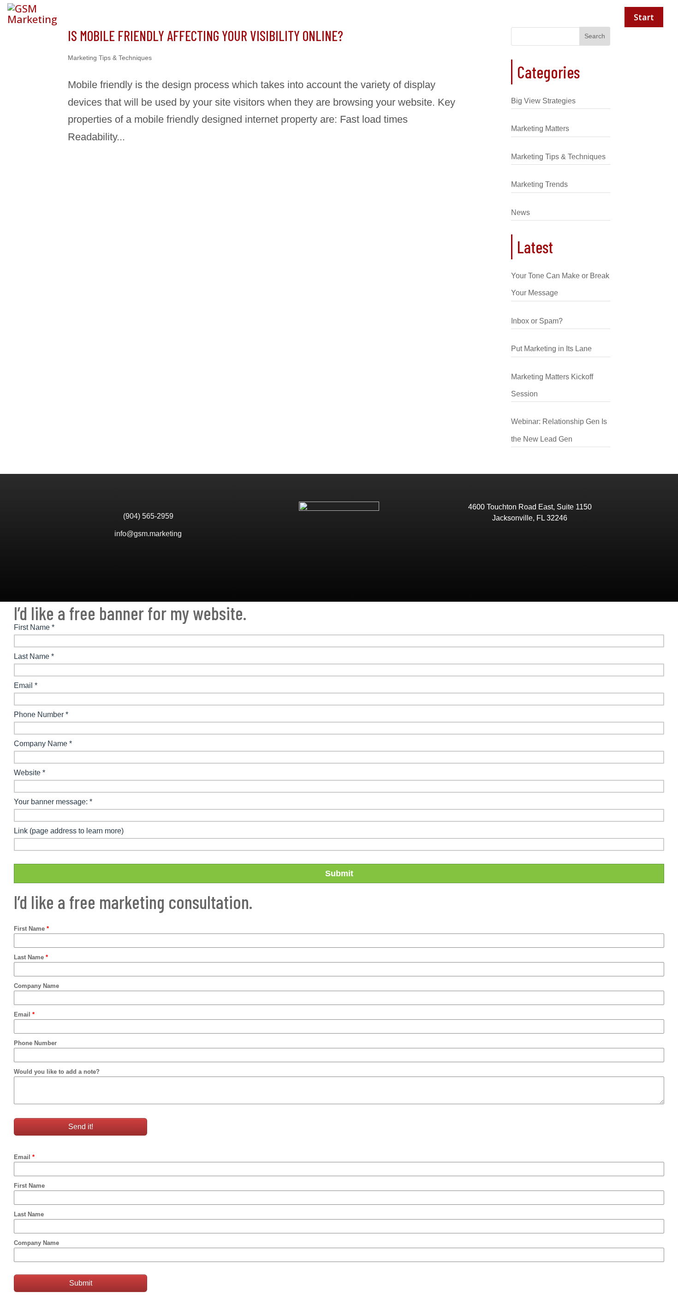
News (520, 212)
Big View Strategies (543, 101)
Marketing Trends (539, 184)
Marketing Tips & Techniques (110, 57)
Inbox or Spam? (537, 321)
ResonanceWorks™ (564, 17)
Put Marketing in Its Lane (551, 349)
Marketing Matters (540, 128)
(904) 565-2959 (148, 516)
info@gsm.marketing (148, 534)
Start (644, 17)
